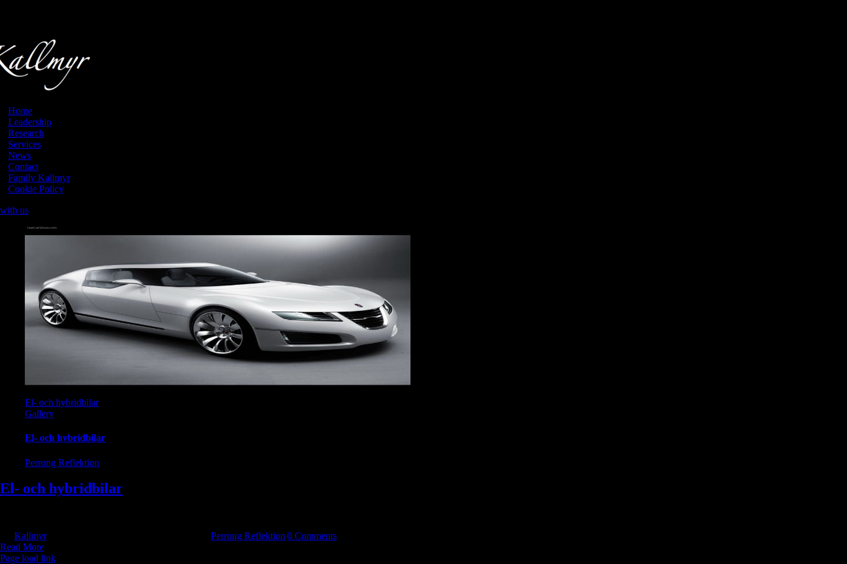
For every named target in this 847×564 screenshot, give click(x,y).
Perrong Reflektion (62, 462)
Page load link (28, 558)
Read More (22, 547)
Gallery (39, 413)
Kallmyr (30, 535)
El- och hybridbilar (62, 402)
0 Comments (312, 535)
